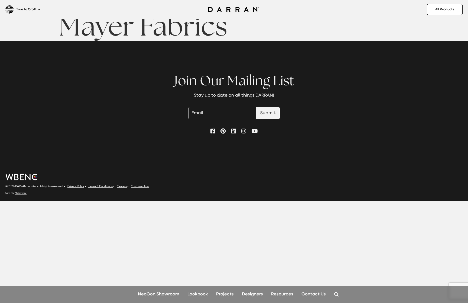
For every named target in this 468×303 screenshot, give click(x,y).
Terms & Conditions (100, 186)
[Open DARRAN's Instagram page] (243, 131)
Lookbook (197, 294)
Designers (252, 294)
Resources (282, 294)
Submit (267, 113)
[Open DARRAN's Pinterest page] (223, 131)
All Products (444, 9)
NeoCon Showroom (158, 294)
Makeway (21, 193)
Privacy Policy (75, 186)
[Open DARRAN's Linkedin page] (233, 131)
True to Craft (26, 9)
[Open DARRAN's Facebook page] (212, 131)
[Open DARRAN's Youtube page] (255, 131)
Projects (225, 294)
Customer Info (140, 186)
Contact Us (313, 294)
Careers (122, 186)
